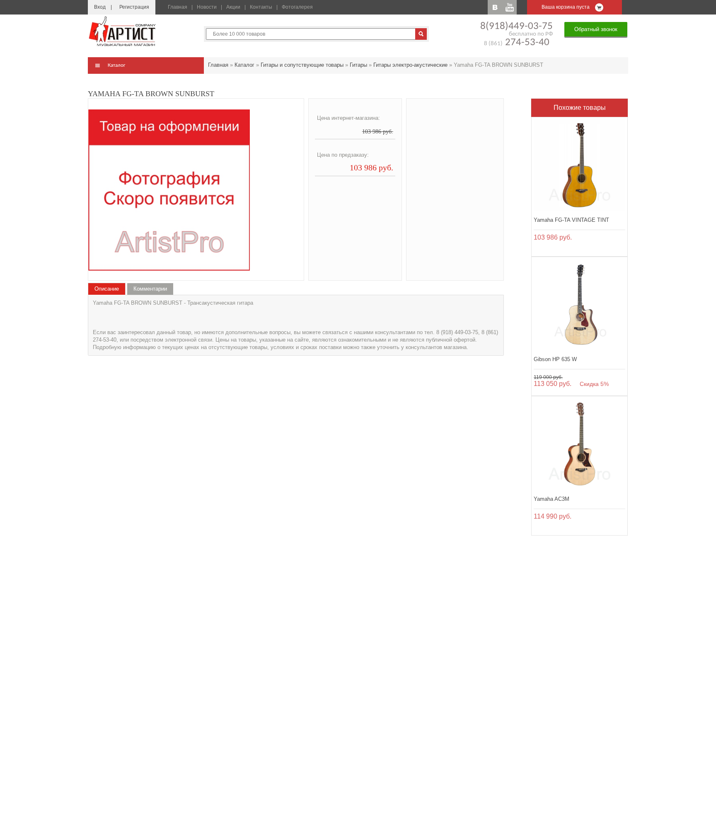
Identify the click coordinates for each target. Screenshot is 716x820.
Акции (233, 7)
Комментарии (150, 289)
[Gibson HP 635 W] (579, 305)
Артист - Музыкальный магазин (123, 31)
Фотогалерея (297, 7)
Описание (106, 289)
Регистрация (134, 7)
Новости (207, 7)
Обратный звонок (595, 29)
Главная (177, 7)
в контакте (495, 7)
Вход (100, 7)
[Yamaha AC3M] (579, 444)
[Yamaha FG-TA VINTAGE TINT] (579, 165)
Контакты (261, 7)
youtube (509, 7)
